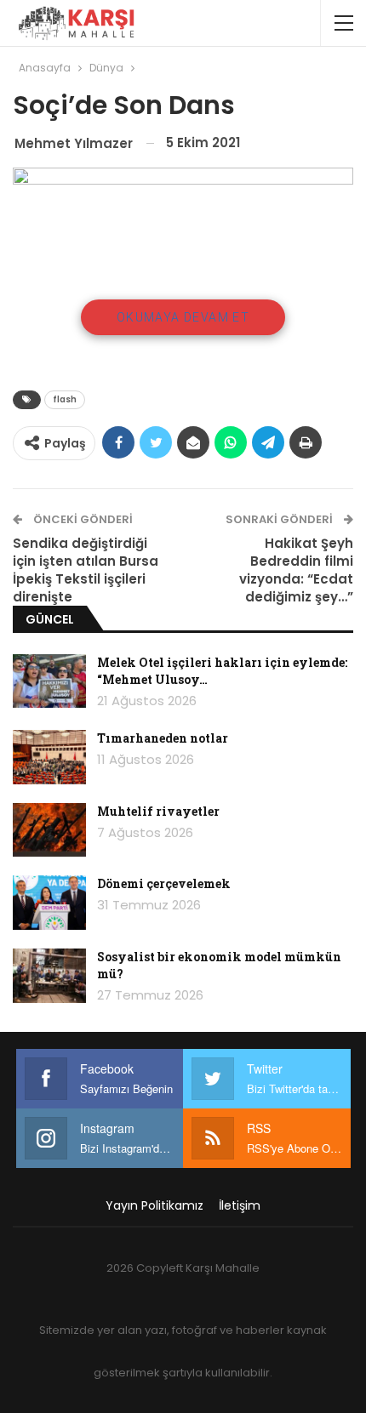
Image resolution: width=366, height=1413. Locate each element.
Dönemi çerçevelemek (164, 883)
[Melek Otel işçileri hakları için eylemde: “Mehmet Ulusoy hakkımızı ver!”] (49, 681)
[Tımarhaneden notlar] (49, 757)
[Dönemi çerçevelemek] (49, 902)
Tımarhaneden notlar (162, 738)
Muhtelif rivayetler (158, 811)
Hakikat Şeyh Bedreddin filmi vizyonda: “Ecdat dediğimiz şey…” (296, 570)
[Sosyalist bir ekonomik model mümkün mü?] (49, 976)
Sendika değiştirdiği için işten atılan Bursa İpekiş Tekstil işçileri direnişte (85, 570)
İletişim (239, 1205)
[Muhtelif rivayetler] (49, 830)
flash (65, 399)
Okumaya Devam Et (183, 317)
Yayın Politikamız (154, 1205)
